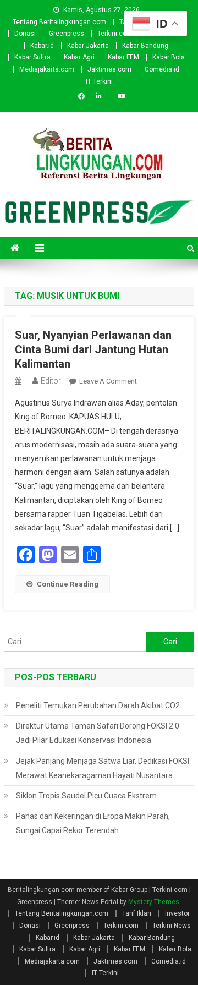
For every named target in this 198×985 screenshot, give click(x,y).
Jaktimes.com (109, 69)
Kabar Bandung (145, 46)
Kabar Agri (79, 57)
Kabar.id (42, 46)
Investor (177, 913)
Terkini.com (115, 33)
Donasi (25, 33)
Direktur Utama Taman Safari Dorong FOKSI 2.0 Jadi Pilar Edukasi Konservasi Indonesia (97, 733)
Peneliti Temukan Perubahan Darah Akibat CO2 (98, 705)
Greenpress (66, 33)
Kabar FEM (123, 57)
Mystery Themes (153, 902)
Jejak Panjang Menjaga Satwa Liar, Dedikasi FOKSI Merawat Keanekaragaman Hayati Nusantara (102, 768)
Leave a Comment (108, 381)
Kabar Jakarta (88, 46)
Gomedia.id (162, 69)
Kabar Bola (168, 57)
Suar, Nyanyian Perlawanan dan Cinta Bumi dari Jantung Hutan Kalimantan (93, 349)
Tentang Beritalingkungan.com (59, 22)
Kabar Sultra (32, 57)
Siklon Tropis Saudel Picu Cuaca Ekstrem (86, 795)
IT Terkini (99, 81)
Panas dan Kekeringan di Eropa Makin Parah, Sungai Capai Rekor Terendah (93, 823)
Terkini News (171, 925)
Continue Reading (67, 584)
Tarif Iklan (136, 913)
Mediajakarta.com (46, 69)
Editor (51, 380)
